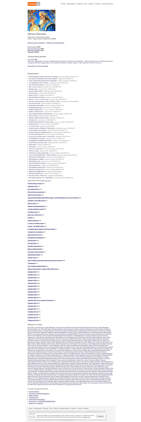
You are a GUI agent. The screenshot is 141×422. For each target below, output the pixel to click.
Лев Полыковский (103, 371)
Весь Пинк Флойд (86, 342)
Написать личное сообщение (36, 43)
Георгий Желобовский (98, 350)
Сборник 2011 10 (33, 312)
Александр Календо (90, 335)
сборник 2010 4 (32, 280)
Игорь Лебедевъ (49, 334)
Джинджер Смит (50, 337)
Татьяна (76, 329)
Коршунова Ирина (82, 363)
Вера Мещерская (76, 366)
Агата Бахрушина (93, 383)
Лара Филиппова (99, 366)
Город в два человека (34, 195)
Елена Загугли (32, 345)
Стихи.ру (79, 408)
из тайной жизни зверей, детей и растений (41, 229)
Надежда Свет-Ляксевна (90, 371)
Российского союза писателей (67, 419)
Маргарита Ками (44, 378)
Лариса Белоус (57, 352)
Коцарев (72, 352)
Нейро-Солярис (33, 395)
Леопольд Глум (77, 350)
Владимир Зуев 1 (58, 355)
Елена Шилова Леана (69, 347)
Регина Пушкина (40, 381)
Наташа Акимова (72, 373)
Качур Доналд (69, 384)
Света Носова (80, 347)
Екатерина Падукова (34, 340)
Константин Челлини (74, 358)
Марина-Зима (86, 350)
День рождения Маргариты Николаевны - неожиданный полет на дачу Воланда (53, 197)
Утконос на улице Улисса (36, 149)
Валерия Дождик (77, 340)
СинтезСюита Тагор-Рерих (37, 399)
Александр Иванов (94, 363)
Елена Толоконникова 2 (99, 365)
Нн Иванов (41, 371)
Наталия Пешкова (50, 339)
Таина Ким (66, 352)
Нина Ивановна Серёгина (83, 355)
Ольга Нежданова (83, 345)
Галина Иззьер (85, 361)
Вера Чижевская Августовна (73, 371)
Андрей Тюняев (40, 350)
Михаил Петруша (44, 379)
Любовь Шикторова (84, 332)
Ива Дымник (59, 337)
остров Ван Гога (34, 397)
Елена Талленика (90, 360)
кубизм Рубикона (33, 220)
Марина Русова (54, 378)
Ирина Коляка (51, 366)
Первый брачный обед (35, 107)
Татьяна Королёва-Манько (101, 368)
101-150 (47, 180)
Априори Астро (32, 186)
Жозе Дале (65, 342)
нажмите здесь (87, 417)
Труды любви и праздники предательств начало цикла (45, 260)
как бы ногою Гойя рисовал (37, 157)
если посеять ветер (34, 103)
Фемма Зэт (102, 373)
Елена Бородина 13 (99, 357)
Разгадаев (107, 329)
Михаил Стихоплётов (62, 339)
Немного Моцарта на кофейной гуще (40, 132)
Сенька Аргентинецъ (60, 370)
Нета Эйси (31, 327)
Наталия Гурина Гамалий (46, 365)
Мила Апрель (51, 344)
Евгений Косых (79, 352)
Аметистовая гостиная (35, 183)
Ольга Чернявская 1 (58, 384)
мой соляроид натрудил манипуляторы (40, 114)
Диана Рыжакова (33, 363)
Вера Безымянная (83, 373)
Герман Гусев (46, 361)
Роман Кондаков (91, 337)
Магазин (91, 3)
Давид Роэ (73, 363)
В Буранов (106, 339)
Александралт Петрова (34, 361)
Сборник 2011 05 (33, 314)
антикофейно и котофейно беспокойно (40, 140)
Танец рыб (32, 147)
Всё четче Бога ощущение (36, 192)
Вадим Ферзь (50, 350)
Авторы (63, 3)
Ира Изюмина (54, 379)
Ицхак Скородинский (80, 331)
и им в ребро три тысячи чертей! (38, 83)
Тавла (56, 350)
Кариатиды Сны (57, 340)
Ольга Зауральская (38, 384)
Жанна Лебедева (39, 370)
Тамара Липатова (87, 339)
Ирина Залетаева (33, 376)
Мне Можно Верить (86, 357)
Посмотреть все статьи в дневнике (38, 66)
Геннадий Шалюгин (74, 353)
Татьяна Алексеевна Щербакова (66, 360)
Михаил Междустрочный (102, 378)
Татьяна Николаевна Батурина (58, 383)
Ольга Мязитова (37, 335)
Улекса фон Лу (60, 327)
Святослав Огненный (78, 327)
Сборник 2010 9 (33, 294)
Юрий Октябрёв (89, 352)
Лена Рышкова (92, 344)
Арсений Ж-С (49, 370)
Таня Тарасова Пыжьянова (93, 370)
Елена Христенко (80, 337)
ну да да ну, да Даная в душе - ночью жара (41, 136)
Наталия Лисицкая (106, 370)
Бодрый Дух (39, 355)
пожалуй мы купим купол (36, 169)
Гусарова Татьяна (69, 357)
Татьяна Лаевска (104, 383)
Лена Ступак (72, 368)
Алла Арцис (80, 370)
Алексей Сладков (72, 344)
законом (54, 411)
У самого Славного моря (35, 223)
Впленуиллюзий (71, 370)
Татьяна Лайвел (87, 340)
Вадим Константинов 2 (92, 327)
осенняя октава (33, 212)
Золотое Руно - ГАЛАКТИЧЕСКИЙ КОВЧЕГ (42, 401)
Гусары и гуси (33, 120)
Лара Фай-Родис (51, 327)
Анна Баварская (62, 374)
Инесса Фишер (55, 376)
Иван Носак (77, 384)
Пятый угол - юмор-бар (36, 403)
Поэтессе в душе (34, 151)
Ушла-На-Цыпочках (44, 376)
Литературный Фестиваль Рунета (70, 361)
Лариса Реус (80, 360)
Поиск (85, 3)
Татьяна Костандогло (84, 334)
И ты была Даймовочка (36, 173)
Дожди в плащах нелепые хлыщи (39, 118)
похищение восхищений (35, 237)
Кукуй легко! (33, 144)
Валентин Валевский (87, 358)
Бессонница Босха (33, 189)
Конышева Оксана (33, 365)
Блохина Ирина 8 (97, 355)
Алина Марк (79, 381)
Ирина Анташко (70, 381)
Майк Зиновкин (65, 376)
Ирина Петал (66, 363)
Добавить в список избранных (55, 43)
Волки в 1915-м (33, 95)
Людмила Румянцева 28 (86, 329)
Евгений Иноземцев (40, 352)
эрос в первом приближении (37, 266)
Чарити (33, 357)
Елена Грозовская (99, 348)
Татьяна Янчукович (42, 345)
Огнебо (30, 217)
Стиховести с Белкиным (35, 232)
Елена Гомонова (39, 339)
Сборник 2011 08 (33, 320)
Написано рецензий (33, 50)
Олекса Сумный (63, 368)
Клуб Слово (73, 376)
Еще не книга (32, 203)
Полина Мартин (50, 371)
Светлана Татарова (83, 376)
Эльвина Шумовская (106, 363)
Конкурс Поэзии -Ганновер (102, 358)
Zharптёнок (48, 329)
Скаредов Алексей (45, 342)
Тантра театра (32, 257)
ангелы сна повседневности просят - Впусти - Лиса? (44, 101)
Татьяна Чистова (73, 332)
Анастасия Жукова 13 (51, 348)
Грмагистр (60, 357)
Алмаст (77, 357)
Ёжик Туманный (72, 345)
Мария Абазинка (95, 361)
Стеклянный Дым (78, 335)
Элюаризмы (31, 263)
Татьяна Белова (55, 361)
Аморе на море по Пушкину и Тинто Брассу (42, 128)
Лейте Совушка (99, 329)
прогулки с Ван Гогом (35, 215)
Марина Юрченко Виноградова (37, 360)
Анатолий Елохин (40, 327)
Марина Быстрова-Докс (63, 366)
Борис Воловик (59, 371)
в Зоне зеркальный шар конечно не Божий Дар (43, 80)
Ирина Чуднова (107, 344)
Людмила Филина (38, 368)
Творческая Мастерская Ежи (77, 365)
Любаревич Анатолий (40, 374)
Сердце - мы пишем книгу (36, 226)
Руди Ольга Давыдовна (65, 350)
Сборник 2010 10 (33, 297)
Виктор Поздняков (74, 342)
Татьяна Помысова (93, 331)
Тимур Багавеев (103, 345)
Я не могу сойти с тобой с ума (38, 175)
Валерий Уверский (46, 340)
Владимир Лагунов (49, 353)
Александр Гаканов (105, 331)
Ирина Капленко (88, 348)
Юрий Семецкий (61, 344)
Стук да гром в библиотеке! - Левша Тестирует (43, 155)
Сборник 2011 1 (33, 306)
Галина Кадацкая (54, 345)
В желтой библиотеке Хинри (37, 163)
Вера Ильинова (97, 339)
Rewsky (89, 365)
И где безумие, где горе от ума (38, 142)
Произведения (71, 3)
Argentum (84, 353)
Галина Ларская (47, 335)
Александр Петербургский (102, 381)
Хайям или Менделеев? (36, 111)
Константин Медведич (60, 332)
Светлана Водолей (33, 383)
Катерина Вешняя (90, 347)
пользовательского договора (93, 410)
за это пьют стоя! (34, 126)
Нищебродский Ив (107, 374)
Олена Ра (103, 334)
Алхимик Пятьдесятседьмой (46, 373)
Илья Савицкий (51, 360)
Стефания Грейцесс (64, 348)
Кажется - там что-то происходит (39, 99)
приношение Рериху (34, 255)
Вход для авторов (107, 3)
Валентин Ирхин (33, 329)
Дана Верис (82, 379)
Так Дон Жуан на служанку (37, 138)
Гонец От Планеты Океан (87, 378)
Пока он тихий (33, 116)
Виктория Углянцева (47, 332)
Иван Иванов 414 (88, 381)
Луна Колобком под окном (37, 97)
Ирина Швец (83, 383)
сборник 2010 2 (32, 274)
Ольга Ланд (95, 342)
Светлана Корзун (83, 344)
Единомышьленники (52, 358)
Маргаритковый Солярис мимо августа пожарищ (43, 76)
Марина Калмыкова (69, 355)
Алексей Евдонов (33, 379)
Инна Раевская (88, 368)
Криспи (100, 344)
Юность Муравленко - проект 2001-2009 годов (42, 269)
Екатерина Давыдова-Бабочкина (68, 379)
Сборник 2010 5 (33, 283)
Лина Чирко (94, 332)
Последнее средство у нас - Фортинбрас (41, 177)
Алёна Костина (40, 337)
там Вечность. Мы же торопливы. (39, 153)
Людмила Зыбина (68, 331)
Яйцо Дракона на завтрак (36, 159)
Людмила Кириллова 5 (54, 363)
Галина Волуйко (32, 371)
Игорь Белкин (96, 334)
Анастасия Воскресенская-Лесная (46, 357)
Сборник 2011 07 (33, 317)
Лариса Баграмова (39, 358)
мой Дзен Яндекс (34, 391)
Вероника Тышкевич (73, 374)
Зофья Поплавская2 (75, 339)
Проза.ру (85, 408)
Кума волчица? (33, 93)
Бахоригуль (39, 331)
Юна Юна (68, 327)
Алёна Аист (63, 345)
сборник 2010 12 (33, 303)
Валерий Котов (93, 373)
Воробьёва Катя (92, 353)
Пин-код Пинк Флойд (35, 249)
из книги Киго (32, 243)
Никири (82, 374)
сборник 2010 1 (32, 272)
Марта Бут (40, 353)
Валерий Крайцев (72, 334)
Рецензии (79, 3)
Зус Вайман (31, 355)
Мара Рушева (97, 374)
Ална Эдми (88, 374)
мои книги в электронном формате (39, 393)
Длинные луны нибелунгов (36, 200)
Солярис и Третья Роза (35, 109)
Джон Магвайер (57, 342)
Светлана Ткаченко (102, 347)
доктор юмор (32, 240)
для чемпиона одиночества (37, 167)
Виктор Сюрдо (42, 363)
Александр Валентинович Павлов (38, 347)
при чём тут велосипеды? (36, 85)
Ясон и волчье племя (35, 87)
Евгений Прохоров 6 (62, 353)
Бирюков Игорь (51, 374)
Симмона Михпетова (34, 332)
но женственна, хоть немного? (38, 130)
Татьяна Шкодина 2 (77, 348)
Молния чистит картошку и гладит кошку (41, 122)
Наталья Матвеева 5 (107, 361)
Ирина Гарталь (97, 340)
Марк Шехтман (43, 383)
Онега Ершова (47, 355)
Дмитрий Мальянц (64, 378)
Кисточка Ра (31, 331)
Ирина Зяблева (93, 345)
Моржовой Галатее (34, 161)
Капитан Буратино (73, 383)
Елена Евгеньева (68, 329)
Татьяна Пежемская (61, 334)
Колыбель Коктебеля (34, 246)
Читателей (31, 52)
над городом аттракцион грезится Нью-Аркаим (43, 78)
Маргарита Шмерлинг (51, 368)
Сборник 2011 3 (33, 309)
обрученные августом (35, 235)
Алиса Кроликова (69, 337)
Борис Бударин (66, 340)
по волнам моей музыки (35, 252)
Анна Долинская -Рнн (106, 342)
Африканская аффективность (37, 171)
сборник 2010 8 (32, 292)
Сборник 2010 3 (33, 277)
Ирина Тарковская (59, 381)
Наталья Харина (41, 366)
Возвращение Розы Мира (36, 105)
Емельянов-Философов (62, 365)
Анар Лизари (75, 378)
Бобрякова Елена (101, 337)
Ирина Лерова (32, 344)
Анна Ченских (63, 358)
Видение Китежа (34, 124)
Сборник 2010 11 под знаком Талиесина (40, 300)
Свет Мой (41, 329)
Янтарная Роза (94, 376)
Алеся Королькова (38, 334)
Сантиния (49, 352)
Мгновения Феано (57, 329)
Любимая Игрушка (49, 331)
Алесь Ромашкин (40, 348)
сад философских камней (36, 209)
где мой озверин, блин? (36, 91)
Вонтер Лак (80, 368)
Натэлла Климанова (87, 366)
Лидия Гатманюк (100, 360)
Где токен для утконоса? (36, 134)
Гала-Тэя (35, 378)
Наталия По (58, 331)
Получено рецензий (33, 49)
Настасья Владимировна (105, 353)
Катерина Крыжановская (59, 335)
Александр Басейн (61, 373)
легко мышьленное (34, 165)
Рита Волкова (49, 381)
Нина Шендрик (104, 327)
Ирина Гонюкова (42, 344)
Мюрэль (70, 335)
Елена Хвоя (48, 384)
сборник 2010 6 (32, 286)
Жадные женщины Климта (36, 206)
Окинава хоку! (33, 89)
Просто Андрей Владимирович (95, 379)
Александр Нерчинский (55, 347)
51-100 (42, 180)
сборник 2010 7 (32, 289)
